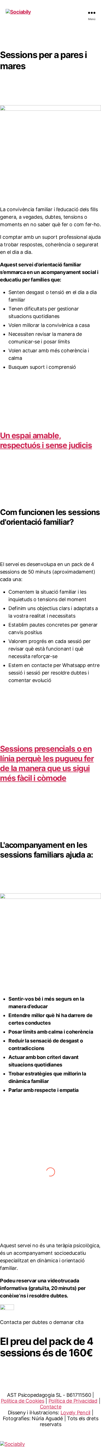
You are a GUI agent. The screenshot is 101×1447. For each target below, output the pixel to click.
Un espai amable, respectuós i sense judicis (46, 440)
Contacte (50, 1407)
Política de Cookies (22, 1401)
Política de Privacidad (73, 1401)
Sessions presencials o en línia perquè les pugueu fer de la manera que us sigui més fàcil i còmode (47, 763)
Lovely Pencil (76, 1412)
